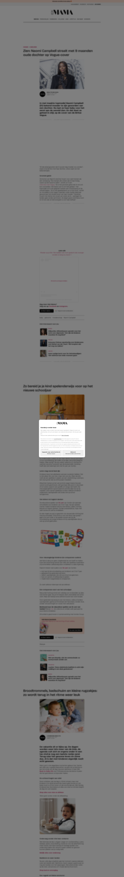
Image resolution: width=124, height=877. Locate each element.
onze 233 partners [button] (57, 438)
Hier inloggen (65, 435)
